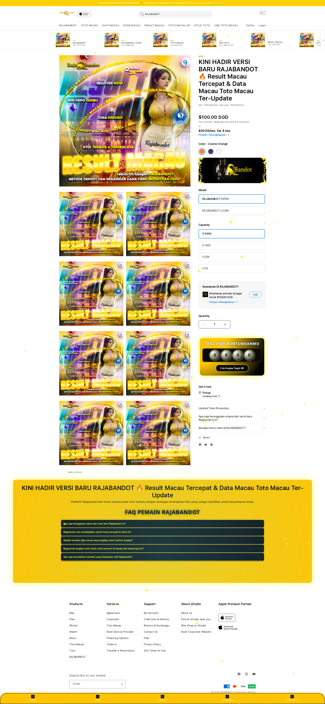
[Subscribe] (121, 684)
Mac (71, 613)
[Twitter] (206, 445)
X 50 (205, 268)
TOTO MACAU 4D (179, 25)
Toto (72, 650)
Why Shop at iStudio (193, 625)
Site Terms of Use (155, 650)
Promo (33, 700)
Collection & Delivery (156, 619)
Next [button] (264, 3)
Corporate (113, 619)
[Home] (67, 13)
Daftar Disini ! (219, 3)
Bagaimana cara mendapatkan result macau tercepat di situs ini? (97, 532)
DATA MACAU (110, 25)
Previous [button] (61, 3)
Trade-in (112, 644)
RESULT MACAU (154, 25)
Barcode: (224, 105)
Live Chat (292, 700)
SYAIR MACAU (132, 25)
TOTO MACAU (89, 25)
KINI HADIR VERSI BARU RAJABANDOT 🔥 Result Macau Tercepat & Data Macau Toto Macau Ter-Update (162, 3)
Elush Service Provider (120, 631)
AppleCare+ (114, 613)
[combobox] (175, 14)
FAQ (146, 638)
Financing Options (117, 638)
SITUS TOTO (202, 25)
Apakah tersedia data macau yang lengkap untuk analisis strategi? (98, 540)
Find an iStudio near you (195, 619)
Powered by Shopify (245, 692)
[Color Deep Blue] (210, 151)
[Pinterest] (212, 445)
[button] (68, 25)
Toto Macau (76, 644)
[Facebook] (201, 445)
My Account (151, 613)
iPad (71, 619)
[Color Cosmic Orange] (202, 151)
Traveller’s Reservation (121, 650)
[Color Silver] (219, 151)
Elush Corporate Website (196, 631)
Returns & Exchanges (156, 625)
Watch (73, 631)
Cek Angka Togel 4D (232, 368)
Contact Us (151, 631)
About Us (186, 613)
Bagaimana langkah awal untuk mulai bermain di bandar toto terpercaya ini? (103, 548)
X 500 (206, 256)
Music (72, 638)
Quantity (204, 316)
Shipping (219, 122)
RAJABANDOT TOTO (215, 199)
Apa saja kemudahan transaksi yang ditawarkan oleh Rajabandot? (97, 557)
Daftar (162, 700)
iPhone (73, 625)
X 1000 (206, 245)
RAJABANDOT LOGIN (215, 210)
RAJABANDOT (68, 25)
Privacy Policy (152, 644)
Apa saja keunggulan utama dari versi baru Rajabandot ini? (94, 523)
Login (98, 700)
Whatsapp (227, 700)
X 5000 (206, 233)
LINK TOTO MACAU (226, 25)
